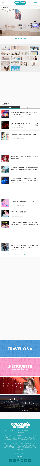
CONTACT (20, 456)
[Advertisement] (20, 87)
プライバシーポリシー (20, 454)
